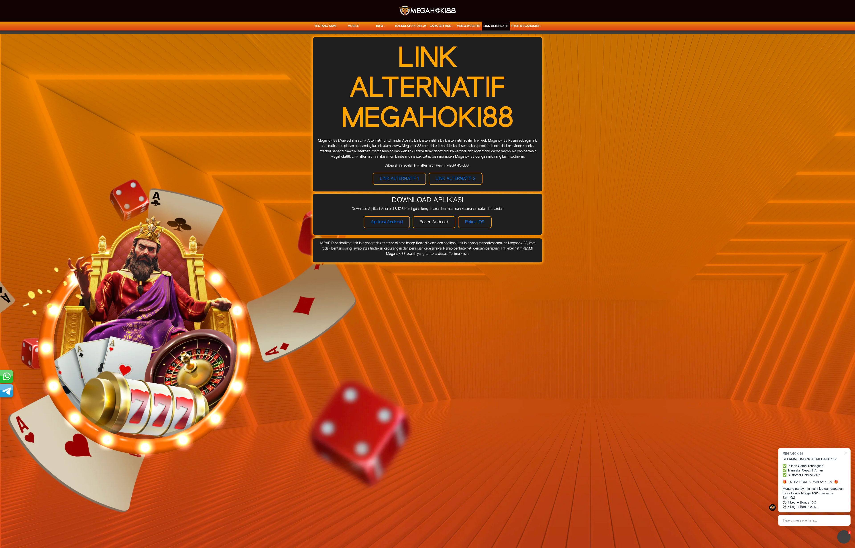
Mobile (353, 26)
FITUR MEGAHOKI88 (525, 26)
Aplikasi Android (387, 222)
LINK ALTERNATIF (496, 26)
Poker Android (434, 222)
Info (379, 26)
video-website (468, 26)
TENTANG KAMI (325, 26)
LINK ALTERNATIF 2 (455, 178)
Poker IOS (474, 222)
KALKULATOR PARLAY (411, 26)
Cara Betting (440, 26)
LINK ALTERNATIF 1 (399, 178)
